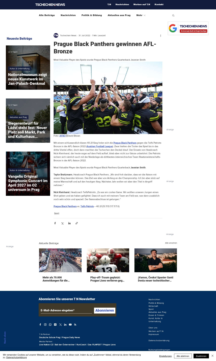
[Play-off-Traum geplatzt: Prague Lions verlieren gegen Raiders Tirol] (108, 260)
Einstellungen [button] (165, 356)
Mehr (139, 15)
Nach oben (4, 337)
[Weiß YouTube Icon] (70, 324)
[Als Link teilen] (76, 223)
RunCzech (82, 344)
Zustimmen (201, 356)
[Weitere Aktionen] (160, 35)
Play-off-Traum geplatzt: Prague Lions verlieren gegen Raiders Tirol (107, 279)
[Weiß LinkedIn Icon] (65, 324)
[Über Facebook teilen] (55, 223)
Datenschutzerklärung (16, 357)
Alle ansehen (171, 243)
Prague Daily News (71, 337)
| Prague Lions (109, 344)
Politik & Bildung (92, 15)
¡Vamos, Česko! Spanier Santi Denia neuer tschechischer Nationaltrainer (155, 279)
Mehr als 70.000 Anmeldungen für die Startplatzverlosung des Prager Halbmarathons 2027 (59, 279)
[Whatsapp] (50, 324)
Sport (56, 213)
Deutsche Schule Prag (49, 337)
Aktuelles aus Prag (119, 15)
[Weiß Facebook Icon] (40, 324)
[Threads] (55, 324)
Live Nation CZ (46, 344)
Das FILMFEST (95, 344)
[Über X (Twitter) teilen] (62, 223)
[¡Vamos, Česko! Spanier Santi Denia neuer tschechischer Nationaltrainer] (155, 260)
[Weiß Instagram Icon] (45, 324)
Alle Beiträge (47, 15)
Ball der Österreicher (65, 344)
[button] (173, 15)
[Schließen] (212, 356)
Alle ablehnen (183, 356)
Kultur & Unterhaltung (20, 68)
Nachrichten (68, 15)
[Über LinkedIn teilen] (69, 223)
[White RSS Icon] (75, 324)
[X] (60, 324)
